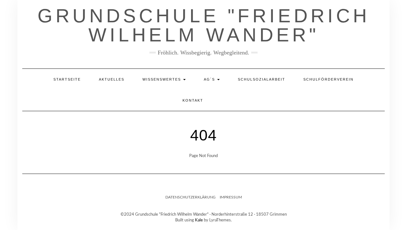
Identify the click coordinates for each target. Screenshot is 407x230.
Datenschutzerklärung (190, 197)
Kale (199, 220)
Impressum (231, 197)
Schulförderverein (328, 79)
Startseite (67, 79)
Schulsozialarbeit (261, 79)
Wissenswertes (162, 79)
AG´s (210, 79)
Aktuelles (111, 79)
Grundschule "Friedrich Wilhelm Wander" (204, 25)
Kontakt (193, 100)
